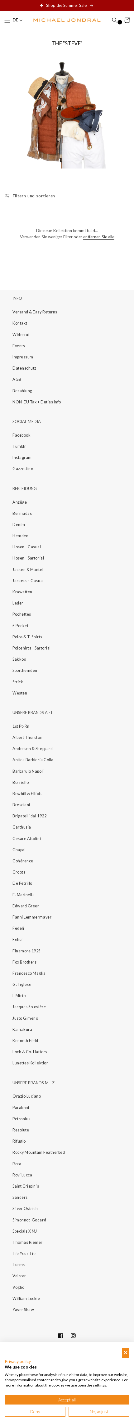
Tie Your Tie (24, 1253)
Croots (18, 872)
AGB (17, 379)
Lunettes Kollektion (30, 1063)
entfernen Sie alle (98, 236)
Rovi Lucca (22, 1175)
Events (18, 346)
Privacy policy (18, 1361)
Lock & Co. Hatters (29, 1052)
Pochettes (21, 614)
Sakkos (19, 659)
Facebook (21, 435)
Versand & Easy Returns (34, 312)
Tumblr (19, 446)
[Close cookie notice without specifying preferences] (125, 1353)
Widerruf (21, 334)
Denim (18, 524)
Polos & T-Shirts (27, 637)
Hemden (20, 535)
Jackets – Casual (28, 580)
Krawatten (22, 592)
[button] (7, 20)
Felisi (17, 939)
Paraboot (20, 1107)
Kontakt (19, 323)
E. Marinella (23, 894)
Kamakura (22, 1029)
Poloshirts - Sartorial (31, 648)
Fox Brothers (24, 962)
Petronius (21, 1119)
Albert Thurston (27, 737)
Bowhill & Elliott (27, 793)
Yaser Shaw (23, 1309)
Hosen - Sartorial (28, 558)
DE (16, 20)
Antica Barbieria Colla (33, 759)
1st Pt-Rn (21, 726)
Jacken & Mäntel (27, 569)
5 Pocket (20, 625)
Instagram (22, 457)
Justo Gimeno (25, 1018)
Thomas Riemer (27, 1242)
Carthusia (21, 827)
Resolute (20, 1130)
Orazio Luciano (26, 1096)
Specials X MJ (24, 1231)
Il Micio (19, 995)
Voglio (18, 1287)
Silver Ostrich (25, 1208)
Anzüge (19, 502)
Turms (18, 1264)
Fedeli (18, 928)
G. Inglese (21, 984)
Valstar (19, 1276)
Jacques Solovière (29, 1007)
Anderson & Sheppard (32, 748)
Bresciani (21, 804)
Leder (17, 603)
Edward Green (26, 906)
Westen (19, 693)
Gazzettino (22, 468)
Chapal (19, 849)
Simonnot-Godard (29, 1220)
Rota (16, 1164)
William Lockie (26, 1298)
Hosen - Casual (26, 547)
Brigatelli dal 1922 (29, 816)
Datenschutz (24, 368)
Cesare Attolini (26, 838)
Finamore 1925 (26, 951)
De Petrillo (22, 883)
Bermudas (22, 513)
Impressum (22, 357)
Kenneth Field (25, 1040)
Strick (17, 682)
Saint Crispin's (25, 1186)
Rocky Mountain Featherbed (38, 1152)
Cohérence (22, 861)
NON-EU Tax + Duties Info (36, 402)
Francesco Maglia (29, 973)
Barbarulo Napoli (28, 771)
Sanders (20, 1197)
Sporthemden (24, 670)
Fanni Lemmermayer (31, 917)
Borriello (20, 782)
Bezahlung (22, 391)
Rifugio (19, 1141)
